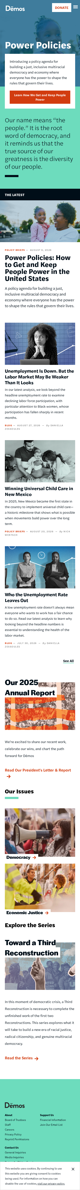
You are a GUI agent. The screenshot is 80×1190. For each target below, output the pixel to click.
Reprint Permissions (17, 1139)
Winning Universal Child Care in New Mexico (39, 491)
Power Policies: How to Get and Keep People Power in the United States (37, 267)
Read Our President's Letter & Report (38, 770)
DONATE (61, 7)
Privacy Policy (13, 1134)
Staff (8, 1125)
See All (68, 660)
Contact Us (12, 1147)
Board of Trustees (15, 1120)
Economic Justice (24, 912)
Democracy (18, 857)
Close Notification (73, 1176)
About (8, 1115)
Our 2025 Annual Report (30, 687)
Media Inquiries (14, 1157)
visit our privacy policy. (51, 1183)
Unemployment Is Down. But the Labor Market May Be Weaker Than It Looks (39, 376)
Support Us (47, 1115)
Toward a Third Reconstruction (31, 947)
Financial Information (53, 1120)
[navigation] (75, 7)
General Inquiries (15, 1152)
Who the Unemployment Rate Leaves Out (36, 597)
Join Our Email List (51, 1125)
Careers (9, 1129)
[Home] (15, 12)
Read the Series (19, 1058)
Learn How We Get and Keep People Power (40, 97)
